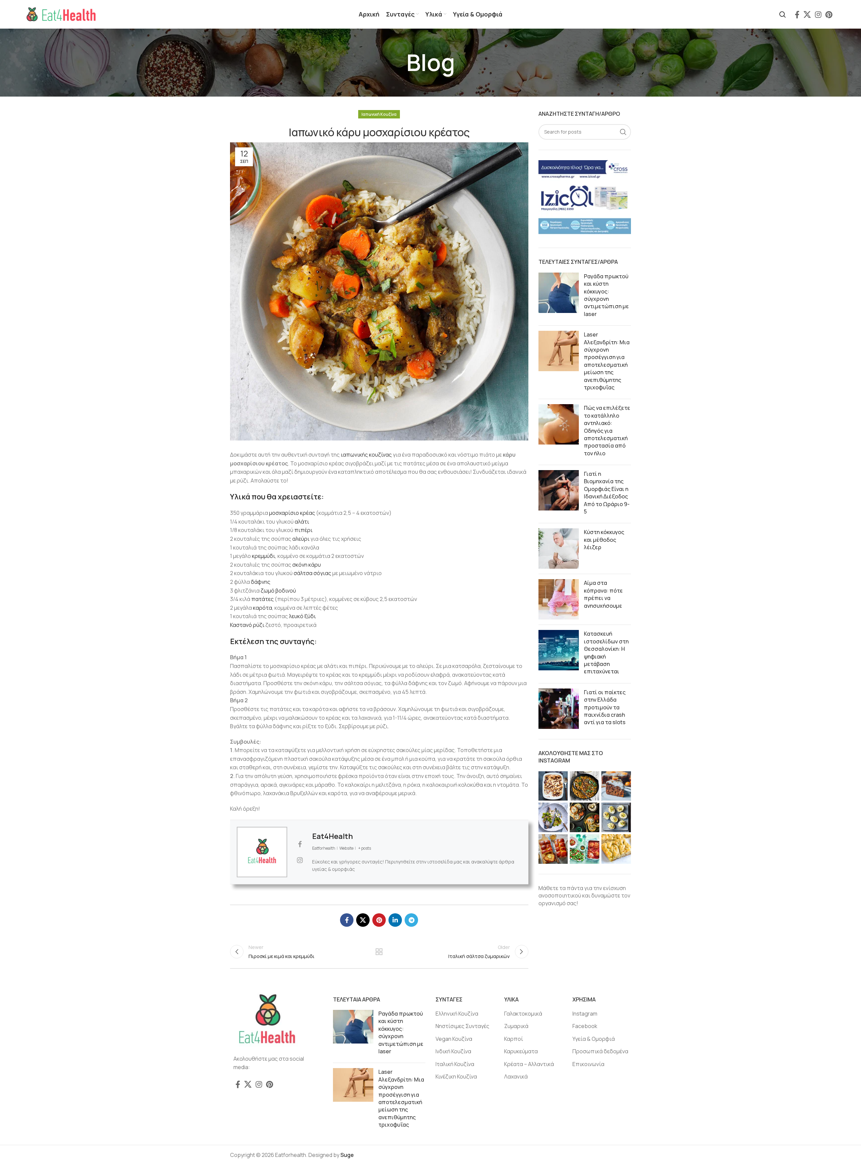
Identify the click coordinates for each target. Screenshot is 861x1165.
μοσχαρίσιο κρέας (292, 513)
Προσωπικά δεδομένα (600, 1051)
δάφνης (260, 582)
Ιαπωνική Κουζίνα (379, 114)
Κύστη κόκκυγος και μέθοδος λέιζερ (604, 539)
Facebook (584, 1026)
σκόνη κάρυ (306, 564)
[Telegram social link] (411, 920)
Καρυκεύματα (521, 1051)
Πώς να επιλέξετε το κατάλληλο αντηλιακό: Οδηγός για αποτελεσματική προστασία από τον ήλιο (607, 430)
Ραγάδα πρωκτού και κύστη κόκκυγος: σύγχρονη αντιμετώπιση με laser (606, 295)
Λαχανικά (516, 1076)
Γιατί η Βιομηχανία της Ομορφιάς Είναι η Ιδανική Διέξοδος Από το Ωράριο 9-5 (607, 492)
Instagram (584, 1013)
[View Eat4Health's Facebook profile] (299, 844)
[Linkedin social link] (395, 920)
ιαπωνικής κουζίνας (366, 454)
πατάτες (262, 599)
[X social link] (807, 14)
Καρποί (513, 1039)
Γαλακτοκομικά (523, 1013)
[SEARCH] (623, 132)
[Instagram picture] (553, 786)
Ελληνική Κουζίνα (457, 1013)
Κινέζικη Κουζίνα (456, 1076)
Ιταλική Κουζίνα (455, 1064)
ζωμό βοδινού (278, 590)
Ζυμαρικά (516, 1026)
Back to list (379, 951)
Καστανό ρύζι (247, 625)
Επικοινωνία (588, 1064)
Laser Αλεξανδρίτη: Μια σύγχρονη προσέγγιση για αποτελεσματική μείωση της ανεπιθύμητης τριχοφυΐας (607, 361)
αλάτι (302, 521)
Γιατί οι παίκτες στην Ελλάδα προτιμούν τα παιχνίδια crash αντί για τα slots (605, 707)
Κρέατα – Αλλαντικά (529, 1064)
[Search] (782, 14)
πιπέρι (303, 530)
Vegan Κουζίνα (454, 1039)
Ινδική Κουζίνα (453, 1051)
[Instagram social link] (818, 14)
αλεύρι (300, 538)
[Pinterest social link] (828, 14)
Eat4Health (332, 836)
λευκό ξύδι (302, 616)
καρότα (262, 607)
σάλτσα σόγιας (312, 573)
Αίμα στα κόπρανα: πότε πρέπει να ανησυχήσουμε (603, 594)
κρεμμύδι (263, 556)
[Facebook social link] (797, 14)
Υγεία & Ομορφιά (593, 1039)
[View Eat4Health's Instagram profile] (299, 860)
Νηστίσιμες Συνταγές (462, 1026)
